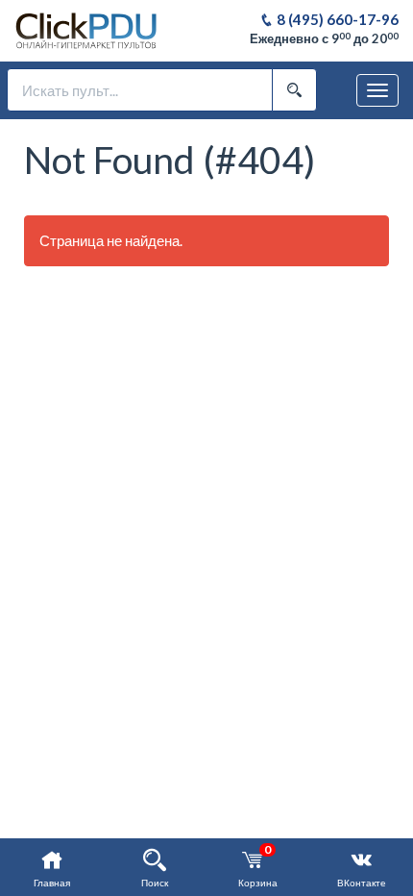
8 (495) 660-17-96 (336, 19)
